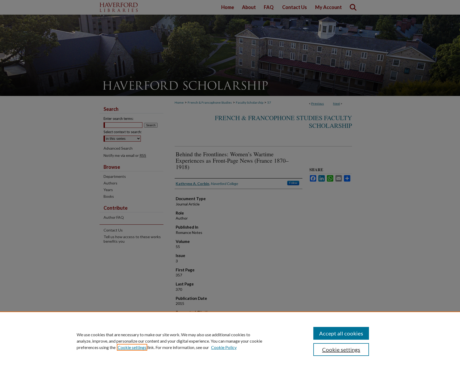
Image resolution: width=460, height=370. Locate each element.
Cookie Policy (224, 347)
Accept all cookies (341, 333)
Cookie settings (132, 347)
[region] (230, 341)
